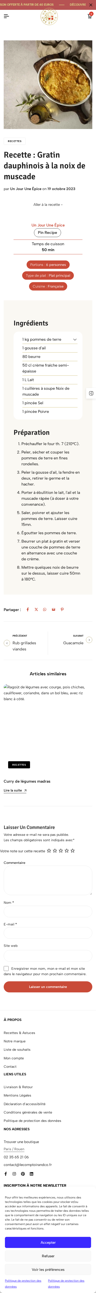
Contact (10, 1067)
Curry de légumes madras (27, 781)
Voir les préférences (48, 1269)
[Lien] (6, 1174)
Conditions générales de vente (28, 1112)
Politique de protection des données (32, 1121)
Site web (10, 946)
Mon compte (14, 1058)
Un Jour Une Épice (25, 189)
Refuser (48, 1256)
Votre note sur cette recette (22, 851)
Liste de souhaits (17, 1050)
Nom (9, 903)
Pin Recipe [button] (47, 232)
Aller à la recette (46, 204)
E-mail (10, 924)
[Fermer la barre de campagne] (91, 5)
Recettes (14, 141)
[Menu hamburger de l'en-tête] (6, 16)
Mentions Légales (17, 1095)
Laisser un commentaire (48, 987)
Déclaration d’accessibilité (25, 1104)
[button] (75, 339)
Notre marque (15, 1041)
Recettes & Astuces (19, 1033)
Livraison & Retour (18, 1087)
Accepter (48, 1242)
